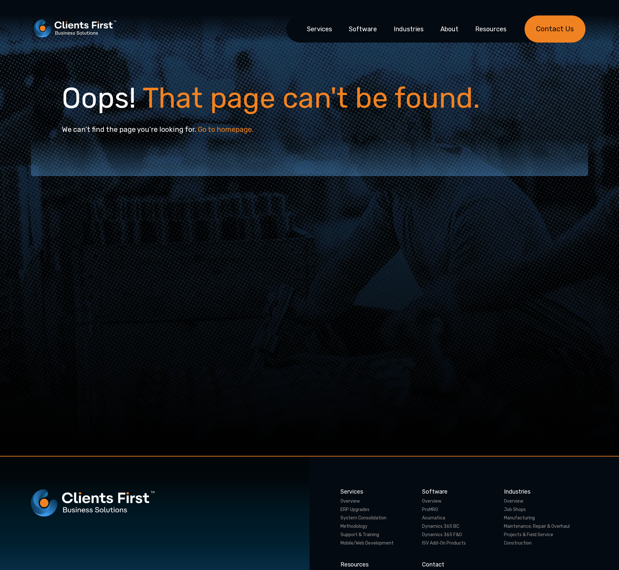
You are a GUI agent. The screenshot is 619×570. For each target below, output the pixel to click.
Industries (409, 29)
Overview (350, 501)
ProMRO (430, 509)
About (449, 29)
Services (319, 29)
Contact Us (555, 29)
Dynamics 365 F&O (442, 535)
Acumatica (433, 518)
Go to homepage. (225, 129)
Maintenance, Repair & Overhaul (537, 526)
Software (363, 29)
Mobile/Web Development (367, 543)
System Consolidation (363, 518)
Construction (518, 543)
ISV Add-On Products (444, 543)
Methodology (354, 526)
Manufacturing (519, 518)
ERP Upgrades (354, 509)
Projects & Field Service (528, 535)
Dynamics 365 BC (440, 526)
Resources (490, 29)
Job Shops (515, 509)
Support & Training (359, 535)
